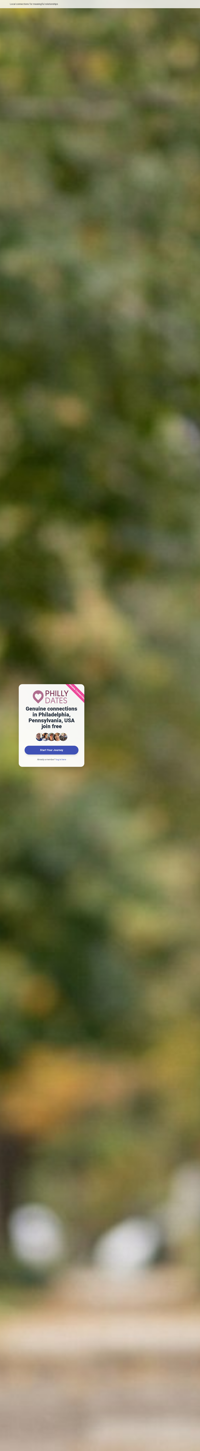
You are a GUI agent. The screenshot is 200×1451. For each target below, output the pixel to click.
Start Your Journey (51, 750)
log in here (61, 759)
